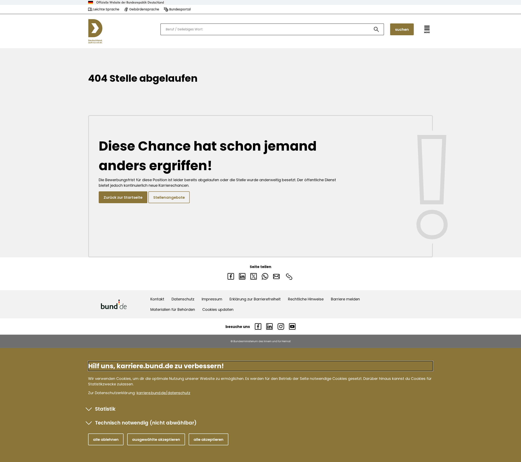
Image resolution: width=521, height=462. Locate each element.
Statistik (105, 409)
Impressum (212, 299)
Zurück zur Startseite (123, 197)
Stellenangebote (169, 197)
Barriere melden (345, 299)
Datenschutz (183, 299)
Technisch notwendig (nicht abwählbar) (146, 422)
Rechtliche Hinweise (306, 299)
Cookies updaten (217, 309)
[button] (106, 439)
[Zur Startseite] (95, 31)
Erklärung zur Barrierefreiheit (255, 299)
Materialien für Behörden (172, 309)
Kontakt (157, 299)
